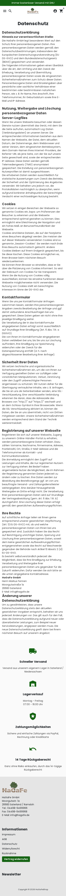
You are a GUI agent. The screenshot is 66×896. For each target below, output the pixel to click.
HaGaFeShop (42, 889)
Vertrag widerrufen (16, 859)
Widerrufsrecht (11, 848)
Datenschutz (9, 844)
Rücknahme (9, 853)
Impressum (8, 834)
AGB (4, 839)
